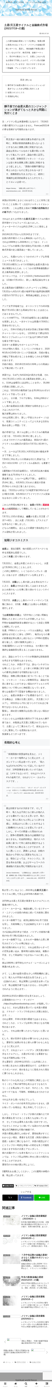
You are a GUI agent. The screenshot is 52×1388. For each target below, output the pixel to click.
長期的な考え (13, 96)
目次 (22, 80)
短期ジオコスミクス (16, 92)
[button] (46, 741)
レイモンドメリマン (25, 1186)
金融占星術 (9, 1186)
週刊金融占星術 (42, 1186)
